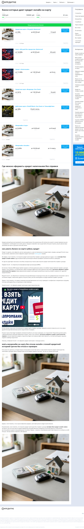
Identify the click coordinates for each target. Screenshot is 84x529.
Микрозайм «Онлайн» (22, 145)
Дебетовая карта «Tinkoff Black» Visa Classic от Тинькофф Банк (34, 106)
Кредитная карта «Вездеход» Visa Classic (28, 89)
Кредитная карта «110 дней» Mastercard (27, 29)
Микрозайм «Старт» (21, 125)
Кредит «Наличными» (22, 69)
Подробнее (65, 43)
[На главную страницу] (9, 2)
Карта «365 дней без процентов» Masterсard (29, 49)
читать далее (38, 253)
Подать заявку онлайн (65, 30)
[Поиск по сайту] (81, 1)
